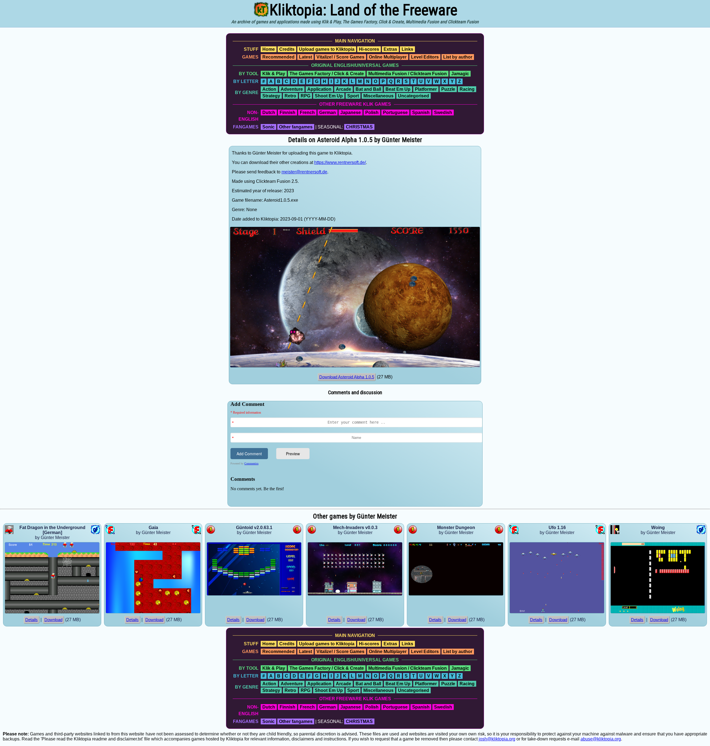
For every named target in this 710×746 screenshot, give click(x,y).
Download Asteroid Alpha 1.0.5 (346, 377)
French (307, 112)
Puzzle (448, 89)
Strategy (271, 95)
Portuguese (395, 112)
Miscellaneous (378, 95)
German (327, 112)
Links (407, 49)
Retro (290, 95)
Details (31, 620)
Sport (353, 95)
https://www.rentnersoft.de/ (340, 162)
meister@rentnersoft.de (304, 172)
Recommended (278, 57)
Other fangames (296, 127)
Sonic (268, 127)
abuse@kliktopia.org (600, 739)
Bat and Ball (368, 89)
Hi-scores (369, 49)
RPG (305, 95)
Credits (287, 49)
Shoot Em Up (329, 95)
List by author (457, 57)
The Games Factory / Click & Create (327, 73)
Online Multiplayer (388, 57)
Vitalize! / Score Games (340, 57)
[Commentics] (356, 453)
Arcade (343, 89)
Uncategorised (413, 95)
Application (319, 89)
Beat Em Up (398, 89)
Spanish (421, 112)
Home (268, 49)
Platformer (426, 89)
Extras (390, 49)
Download (53, 620)
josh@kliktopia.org (497, 739)
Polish (372, 112)
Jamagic (460, 73)
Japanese (350, 112)
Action (269, 89)
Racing (467, 89)
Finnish (287, 112)
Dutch (268, 112)
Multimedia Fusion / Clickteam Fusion (407, 73)
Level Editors (425, 57)
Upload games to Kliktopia (326, 49)
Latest (305, 57)
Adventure (292, 89)
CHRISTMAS (359, 127)
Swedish (443, 112)
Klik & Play (273, 73)
